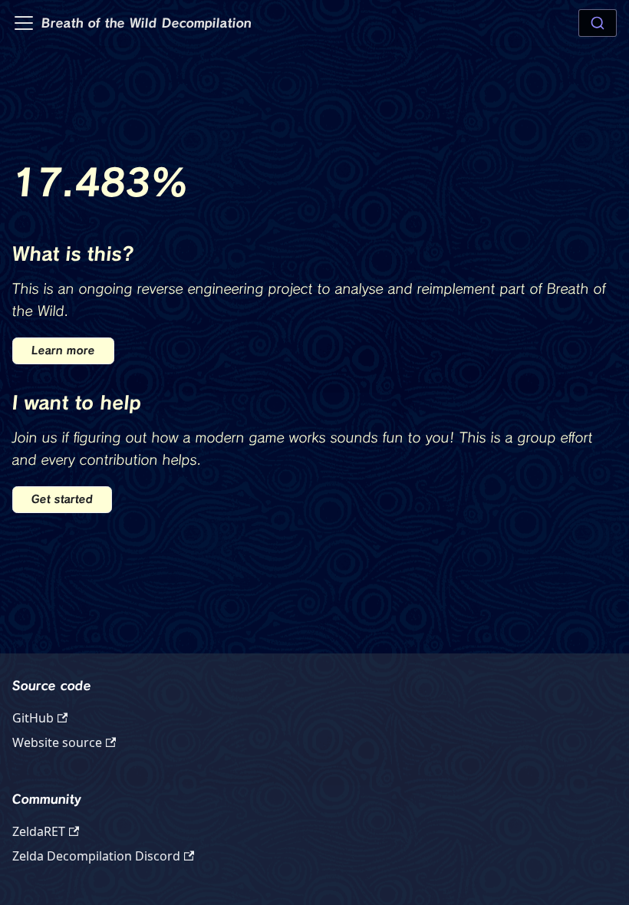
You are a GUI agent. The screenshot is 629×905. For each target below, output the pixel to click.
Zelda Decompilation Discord (96, 855)
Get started (62, 499)
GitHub (33, 717)
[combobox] (597, 23)
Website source (57, 742)
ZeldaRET (38, 831)
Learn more (63, 350)
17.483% (100, 182)
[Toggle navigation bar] (23, 23)
